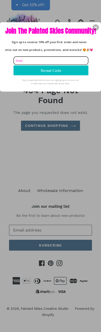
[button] (96, 27)
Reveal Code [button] (51, 70)
